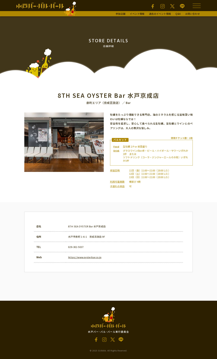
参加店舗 (120, 13)
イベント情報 (137, 13)
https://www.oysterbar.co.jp (85, 257)
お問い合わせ (192, 13)
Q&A (178, 13)
